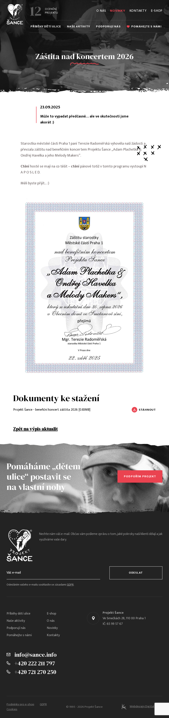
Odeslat (136, 572)
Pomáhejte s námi (146, 26)
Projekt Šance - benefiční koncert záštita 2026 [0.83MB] (51, 409)
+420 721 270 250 (35, 672)
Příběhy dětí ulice (46, 26)
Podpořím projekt (140, 476)
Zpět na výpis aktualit (35, 429)
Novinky (117, 11)
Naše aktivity (78, 26)
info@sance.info (35, 655)
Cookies (12, 709)
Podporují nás (108, 26)
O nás (101, 11)
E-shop (157, 11)
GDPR (70, 585)
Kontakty (138, 11)
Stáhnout (147, 409)
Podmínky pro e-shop (20, 704)
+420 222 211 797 (34, 663)
